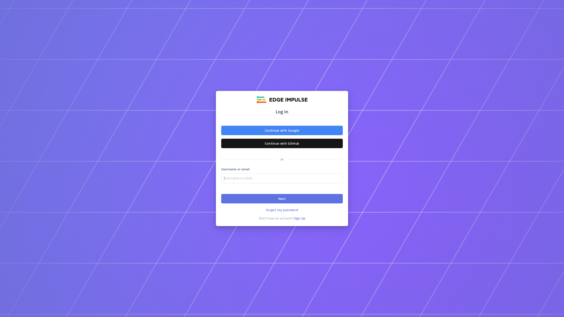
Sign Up (299, 218)
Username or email (235, 169)
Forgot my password (282, 210)
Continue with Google (282, 130)
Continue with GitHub (282, 143)
